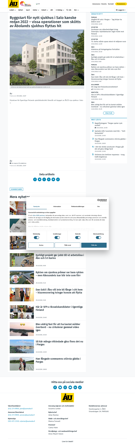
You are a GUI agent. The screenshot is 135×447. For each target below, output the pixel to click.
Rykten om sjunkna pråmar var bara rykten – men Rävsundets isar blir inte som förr (108, 69)
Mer (75, 10)
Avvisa (41, 245)
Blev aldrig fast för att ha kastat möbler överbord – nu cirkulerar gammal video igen (108, 107)
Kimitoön (94, 92)
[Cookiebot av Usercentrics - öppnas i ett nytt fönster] (99, 200)
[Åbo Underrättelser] (67, 397)
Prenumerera (121, 4)
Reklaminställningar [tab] (77, 206)
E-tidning (59, 10)
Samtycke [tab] (36, 206)
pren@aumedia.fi (26, 408)
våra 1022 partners (39, 215)
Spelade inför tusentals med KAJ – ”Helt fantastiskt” (110, 133)
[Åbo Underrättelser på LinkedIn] (75, 387)
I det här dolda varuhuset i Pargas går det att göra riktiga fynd (109, 149)
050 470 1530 (13, 421)
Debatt (44, 10)
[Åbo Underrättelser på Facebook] (55, 387)
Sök (70, 10)
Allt (52, 10)
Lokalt (12, 10)
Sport (28, 10)
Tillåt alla (94, 245)
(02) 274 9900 (13, 408)
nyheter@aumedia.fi (27, 421)
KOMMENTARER (16, 189)
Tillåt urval (67, 245)
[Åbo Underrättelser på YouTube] (70, 387)
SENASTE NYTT (97, 14)
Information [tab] (57, 206)
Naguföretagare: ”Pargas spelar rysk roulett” (108, 125)
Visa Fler (108, 113)
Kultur (35, 10)
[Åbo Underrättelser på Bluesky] (60, 387)
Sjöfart (20, 10)
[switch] (57, 237)
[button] (120, 10)
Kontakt (111, 4)
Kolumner (95, 85)
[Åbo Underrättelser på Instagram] (65, 387)
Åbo (92, 47)
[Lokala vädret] (37, 4)
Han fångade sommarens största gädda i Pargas (110, 141)
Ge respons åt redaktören (18, 163)
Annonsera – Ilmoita (99, 4)
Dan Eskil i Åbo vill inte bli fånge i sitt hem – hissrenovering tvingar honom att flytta (108, 79)
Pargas (94, 17)
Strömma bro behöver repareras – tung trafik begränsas (110, 157)
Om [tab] (98, 206)
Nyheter (94, 27)
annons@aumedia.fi (27, 415)
